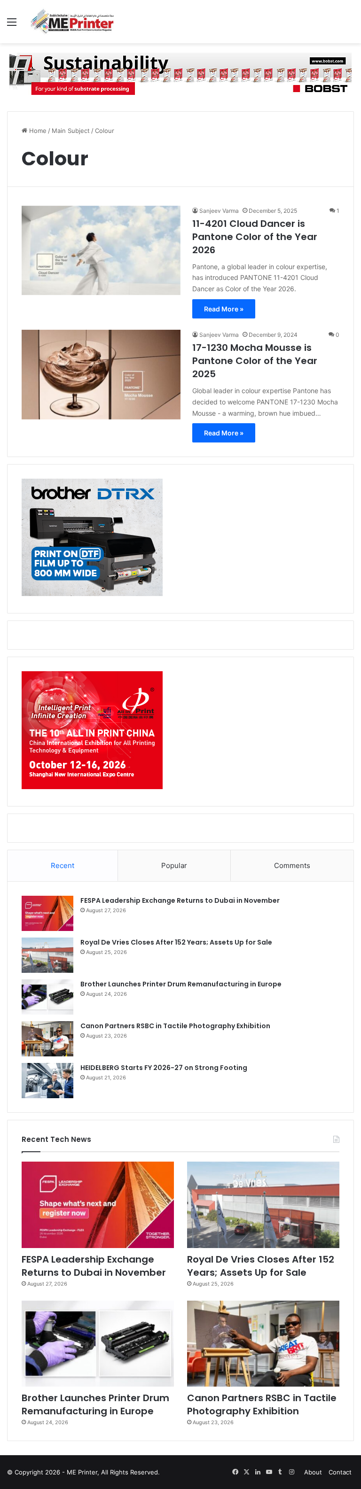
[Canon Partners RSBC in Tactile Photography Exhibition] (47, 1038)
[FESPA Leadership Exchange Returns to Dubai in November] (47, 913)
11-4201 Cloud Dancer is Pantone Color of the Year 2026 (254, 236)
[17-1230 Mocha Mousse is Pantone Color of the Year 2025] (101, 374)
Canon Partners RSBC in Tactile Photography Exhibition (175, 1026)
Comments (292, 865)
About (313, 1472)
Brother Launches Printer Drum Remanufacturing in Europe (181, 984)
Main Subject (71, 130)
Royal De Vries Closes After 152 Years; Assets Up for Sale (176, 942)
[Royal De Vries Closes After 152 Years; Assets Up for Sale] (47, 955)
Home (37, 130)
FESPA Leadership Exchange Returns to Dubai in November (180, 900)
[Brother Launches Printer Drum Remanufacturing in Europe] (47, 997)
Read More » (223, 309)
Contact (340, 1472)
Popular (174, 865)
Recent (62, 865)
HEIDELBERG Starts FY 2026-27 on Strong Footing (163, 1067)
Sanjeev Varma (219, 210)
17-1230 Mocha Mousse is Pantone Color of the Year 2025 (254, 360)
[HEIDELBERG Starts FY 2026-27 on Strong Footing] (47, 1080)
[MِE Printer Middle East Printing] (75, 22)
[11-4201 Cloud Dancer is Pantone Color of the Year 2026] (101, 250)
